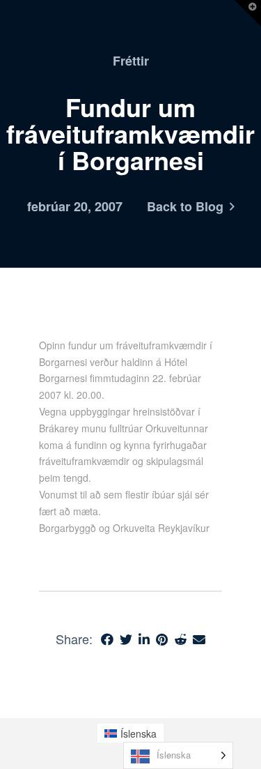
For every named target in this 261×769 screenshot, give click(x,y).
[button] (248, 13)
